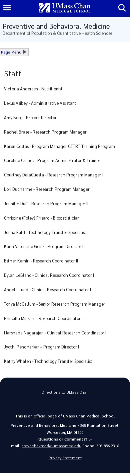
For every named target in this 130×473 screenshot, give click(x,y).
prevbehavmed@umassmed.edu (51, 445)
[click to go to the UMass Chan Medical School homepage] (64, 8)
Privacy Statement (65, 457)
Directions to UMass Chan (65, 392)
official (40, 415)
